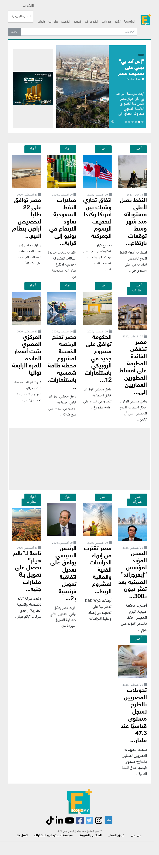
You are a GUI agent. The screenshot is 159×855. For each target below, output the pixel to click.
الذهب (65, 22)
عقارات (53, 22)
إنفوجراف (91, 22)
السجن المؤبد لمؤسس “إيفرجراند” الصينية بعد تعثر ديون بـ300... (132, 575)
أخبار (117, 22)
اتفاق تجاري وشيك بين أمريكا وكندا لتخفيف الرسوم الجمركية (97, 218)
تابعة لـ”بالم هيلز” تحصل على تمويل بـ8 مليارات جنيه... (27, 571)
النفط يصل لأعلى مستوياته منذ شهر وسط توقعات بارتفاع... (133, 222)
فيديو (78, 22)
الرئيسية (129, 22)
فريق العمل (116, 836)
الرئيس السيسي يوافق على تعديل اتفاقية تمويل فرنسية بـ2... (63, 574)
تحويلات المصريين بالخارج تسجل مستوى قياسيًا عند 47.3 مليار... (134, 715)
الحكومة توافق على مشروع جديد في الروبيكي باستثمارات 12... (98, 359)
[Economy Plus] (146, 19)
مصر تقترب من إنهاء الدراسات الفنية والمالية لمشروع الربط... (98, 570)
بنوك (41, 22)
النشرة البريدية (21, 16)
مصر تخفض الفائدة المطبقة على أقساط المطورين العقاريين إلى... (133, 367)
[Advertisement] (79, 459)
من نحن (136, 836)
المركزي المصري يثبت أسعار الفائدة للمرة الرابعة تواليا (26, 355)
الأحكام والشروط (91, 836)
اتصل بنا (22, 836)
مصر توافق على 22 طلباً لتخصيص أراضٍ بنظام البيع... (26, 218)
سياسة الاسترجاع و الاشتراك (53, 836)
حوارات (106, 22)
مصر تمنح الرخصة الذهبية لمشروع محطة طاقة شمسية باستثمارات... (62, 362)
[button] (99, 122)
